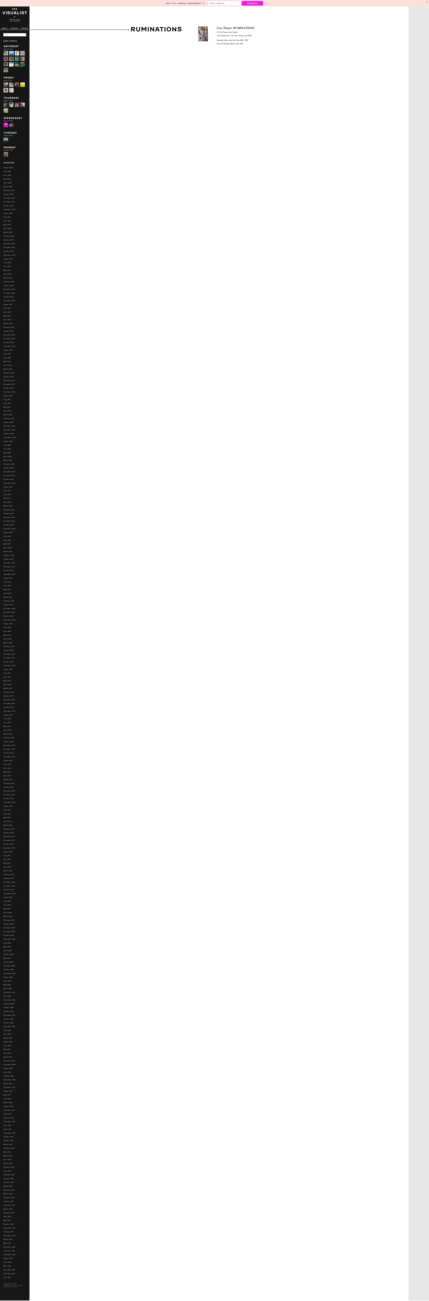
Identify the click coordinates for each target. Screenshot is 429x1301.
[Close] (427, 2)
